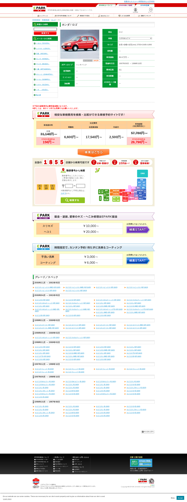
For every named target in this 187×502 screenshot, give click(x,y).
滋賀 (128, 193)
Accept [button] (180, 498)
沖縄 (100, 198)
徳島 (118, 200)
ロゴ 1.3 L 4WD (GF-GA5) (105, 312)
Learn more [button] (7, 499)
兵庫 (120, 192)
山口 (111, 192)
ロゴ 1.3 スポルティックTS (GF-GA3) (109, 309)
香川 (118, 197)
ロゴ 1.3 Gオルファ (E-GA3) (45, 381)
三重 (129, 197)
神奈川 (141, 198)
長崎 (99, 191)
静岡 (136, 198)
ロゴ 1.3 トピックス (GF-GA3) (106, 287)
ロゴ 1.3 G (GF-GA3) (42, 300)
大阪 (123, 196)
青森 (141, 179)
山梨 (136, 195)
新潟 (138, 187)
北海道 (142, 173)
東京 (140, 195)
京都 (123, 191)
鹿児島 (106, 199)
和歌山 (125, 200)
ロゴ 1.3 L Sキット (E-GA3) (136, 388)
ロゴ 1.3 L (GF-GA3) (103, 303)
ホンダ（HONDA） (43, 59)
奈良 (126, 196)
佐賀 (102, 191)
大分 (107, 193)
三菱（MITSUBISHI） (43, 69)
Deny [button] (173, 498)
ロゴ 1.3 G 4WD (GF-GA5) (105, 306)
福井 (128, 190)
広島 (114, 194)
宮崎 (107, 196)
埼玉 (140, 193)
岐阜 (132, 192)
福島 (143, 187)
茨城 (145, 191)
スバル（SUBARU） (43, 79)
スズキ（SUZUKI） (43, 85)
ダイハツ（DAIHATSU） (44, 74)
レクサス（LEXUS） (43, 48)
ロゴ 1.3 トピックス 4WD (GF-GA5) (47, 287)
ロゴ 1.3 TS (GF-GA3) (134, 353)
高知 (114, 200)
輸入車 (38, 95)
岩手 (144, 182)
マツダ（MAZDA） (42, 64)
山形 (139, 185)
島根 (114, 190)
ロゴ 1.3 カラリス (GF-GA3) (45, 325)
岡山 (117, 194)
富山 (133, 187)
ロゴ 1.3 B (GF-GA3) (42, 315)
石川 (129, 187)
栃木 (142, 190)
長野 (135, 192)
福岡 (106, 190)
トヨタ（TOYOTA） (43, 43)
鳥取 (117, 190)
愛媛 (114, 197)
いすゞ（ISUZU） (42, 90)
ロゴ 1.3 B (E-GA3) (72, 391)
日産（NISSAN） (42, 54)
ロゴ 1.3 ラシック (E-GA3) (44, 369)
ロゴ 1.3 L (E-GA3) (133, 381)
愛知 (132, 197)
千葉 (144, 197)
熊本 (105, 195)
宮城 (144, 185)
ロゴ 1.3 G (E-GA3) (133, 384)
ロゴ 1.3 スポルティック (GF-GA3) (108, 300)
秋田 (139, 182)
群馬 (138, 190)
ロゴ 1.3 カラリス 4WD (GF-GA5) (138, 325)
